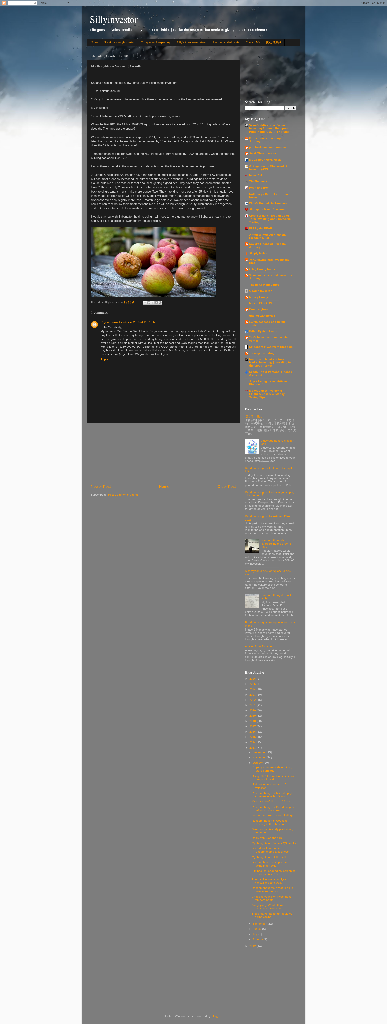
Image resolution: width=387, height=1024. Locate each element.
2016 (253, 731)
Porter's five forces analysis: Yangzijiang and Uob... (269, 881)
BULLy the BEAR (260, 228)
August (257, 928)
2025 (253, 683)
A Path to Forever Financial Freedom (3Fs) (267, 236)
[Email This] (145, 303)
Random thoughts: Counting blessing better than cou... (270, 822)
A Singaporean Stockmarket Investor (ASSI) (268, 168)
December (260, 752)
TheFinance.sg (259, 181)
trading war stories (262, 315)
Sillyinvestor (114, 18)
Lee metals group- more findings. (273, 815)
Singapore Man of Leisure (267, 209)
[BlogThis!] (149, 303)
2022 (253, 699)
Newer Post (101, 486)
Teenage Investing (262, 353)
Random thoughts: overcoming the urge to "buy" (276, 543)
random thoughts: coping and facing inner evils (270, 864)
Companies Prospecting (156, 42)
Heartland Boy (259, 187)
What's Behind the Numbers (268, 203)
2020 (253, 710)
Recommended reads (226, 42)
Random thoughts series (119, 42)
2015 (253, 736)
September (260, 923)
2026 (253, 678)
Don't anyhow (258, 309)
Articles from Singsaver (259, 646)
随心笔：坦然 (253, 416)
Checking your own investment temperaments (271, 898)
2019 (253, 715)
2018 (253, 721)
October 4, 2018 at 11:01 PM (137, 322)
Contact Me (253, 42)
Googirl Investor (260, 290)
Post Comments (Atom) (123, 494)
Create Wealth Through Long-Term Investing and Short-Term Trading (270, 219)
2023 (253, 694)
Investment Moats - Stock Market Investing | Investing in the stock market (270, 362)
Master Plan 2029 (261, 303)
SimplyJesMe (258, 253)
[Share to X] (153, 303)
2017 (253, 726)
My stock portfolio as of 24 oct (271, 801)
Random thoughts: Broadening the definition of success (274, 809)
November (260, 757)
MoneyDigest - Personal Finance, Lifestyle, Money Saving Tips (267, 394)
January (258, 939)
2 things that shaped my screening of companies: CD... (274, 872)
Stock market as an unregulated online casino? (272, 915)
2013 (253, 747)
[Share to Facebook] (156, 303)
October (258, 762)
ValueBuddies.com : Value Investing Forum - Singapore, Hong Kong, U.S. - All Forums (269, 128)
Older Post (226, 486)
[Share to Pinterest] (160, 303)
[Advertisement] (163, 453)
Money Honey (258, 297)
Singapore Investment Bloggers (271, 346)
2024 (253, 689)
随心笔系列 (273, 42)
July (255, 934)
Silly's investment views (192, 42)
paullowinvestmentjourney (267, 147)
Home (94, 42)
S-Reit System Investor (264, 331)
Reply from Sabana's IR (267, 837)
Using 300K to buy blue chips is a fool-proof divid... (273, 777)
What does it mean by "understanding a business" (271, 850)
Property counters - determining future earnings (272, 769)
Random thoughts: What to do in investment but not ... (272, 889)
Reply (104, 359)
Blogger (216, 1016)
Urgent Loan (109, 322)
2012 (253, 946)
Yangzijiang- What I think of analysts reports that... (269, 907)
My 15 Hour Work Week (265, 159)
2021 (253, 705)
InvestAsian (257, 175)
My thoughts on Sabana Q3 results (274, 843)
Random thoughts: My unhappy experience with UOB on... (272, 795)
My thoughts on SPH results (269, 857)
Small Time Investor (262, 153)
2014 (253, 742)
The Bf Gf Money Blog (264, 284)
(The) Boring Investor (264, 269)
